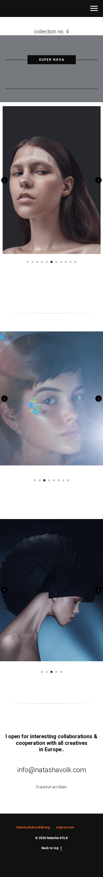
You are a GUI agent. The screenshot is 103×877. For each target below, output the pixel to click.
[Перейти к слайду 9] (66, 262)
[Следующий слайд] (98, 180)
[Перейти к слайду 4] (42, 262)
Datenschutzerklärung (33, 827)
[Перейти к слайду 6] (51, 262)
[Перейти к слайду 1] (28, 262)
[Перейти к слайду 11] (75, 262)
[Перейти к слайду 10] (70, 262)
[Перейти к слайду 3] (37, 262)
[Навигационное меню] (94, 8)
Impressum (65, 827)
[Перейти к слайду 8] (61, 262)
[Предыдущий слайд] (4, 180)
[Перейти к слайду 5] (47, 262)
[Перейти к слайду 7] (56, 262)
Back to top (50, 848)
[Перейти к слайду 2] (32, 262)
